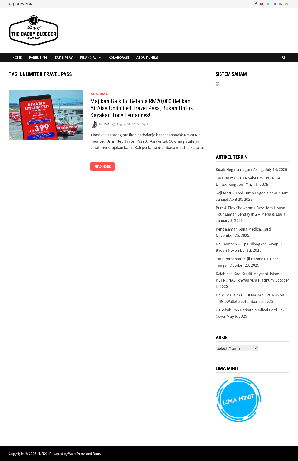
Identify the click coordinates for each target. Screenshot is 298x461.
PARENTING (38, 57)
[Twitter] (268, 3)
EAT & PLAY (64, 57)
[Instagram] (275, 3)
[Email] (286, 3)
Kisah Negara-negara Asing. (240, 169)
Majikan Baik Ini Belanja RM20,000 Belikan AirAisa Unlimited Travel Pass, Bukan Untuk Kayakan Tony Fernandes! (141, 108)
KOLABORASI (118, 57)
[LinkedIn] (281, 3)
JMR (106, 124)
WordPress (76, 453)
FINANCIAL (88, 57)
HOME (17, 57)
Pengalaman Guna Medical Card (243, 229)
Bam (96, 453)
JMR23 (42, 453)
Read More (102, 167)
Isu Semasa (99, 94)
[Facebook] (256, 3)
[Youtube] (262, 3)
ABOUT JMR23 (147, 57)
